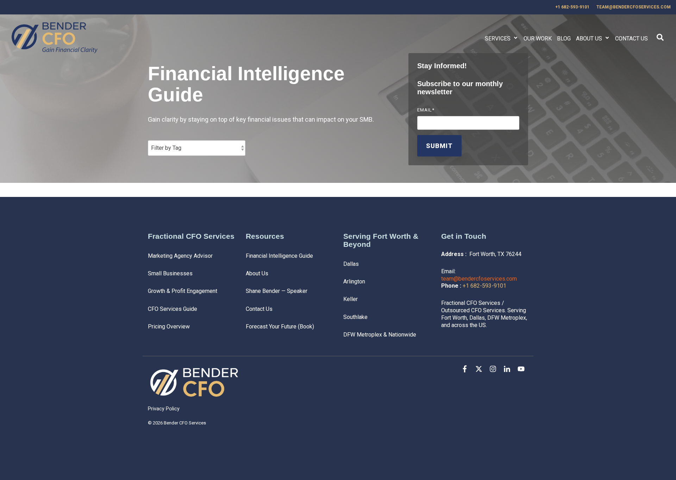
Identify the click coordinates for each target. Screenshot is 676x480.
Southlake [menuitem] (355, 317)
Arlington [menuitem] (354, 281)
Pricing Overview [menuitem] (169, 326)
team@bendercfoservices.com (479, 278)
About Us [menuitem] (257, 273)
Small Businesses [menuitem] (170, 273)
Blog (564, 38)
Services (498, 38)
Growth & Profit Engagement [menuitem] (182, 291)
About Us (589, 38)
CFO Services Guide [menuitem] (172, 309)
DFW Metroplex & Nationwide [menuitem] (379, 334)
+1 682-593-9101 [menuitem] (572, 7)
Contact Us (631, 38)
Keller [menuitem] (350, 299)
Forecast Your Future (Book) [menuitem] (280, 326)
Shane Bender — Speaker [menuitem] (276, 291)
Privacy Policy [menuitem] (164, 409)
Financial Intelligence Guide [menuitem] (279, 255)
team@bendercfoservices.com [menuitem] (633, 7)
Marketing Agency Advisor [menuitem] (180, 255)
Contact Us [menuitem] (259, 309)
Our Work (538, 38)
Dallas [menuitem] (351, 264)
